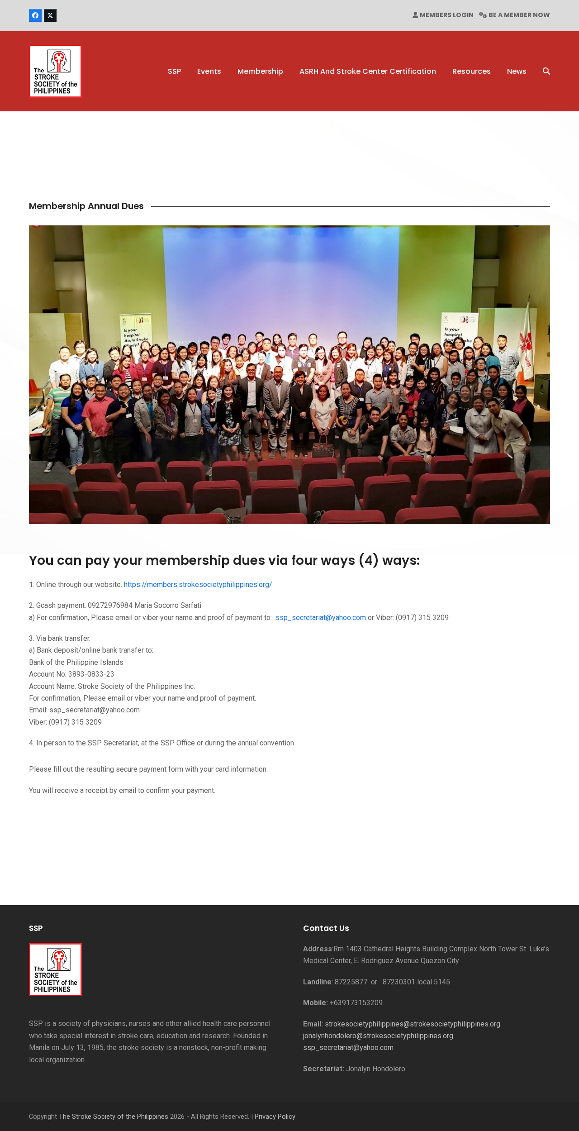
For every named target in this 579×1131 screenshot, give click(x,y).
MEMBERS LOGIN (447, 14)
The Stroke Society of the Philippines (113, 1116)
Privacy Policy (275, 1116)
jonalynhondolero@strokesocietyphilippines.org (378, 1035)
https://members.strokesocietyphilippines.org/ (198, 584)
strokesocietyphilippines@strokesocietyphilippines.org (412, 1024)
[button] (546, 71)
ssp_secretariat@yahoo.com (320, 617)
